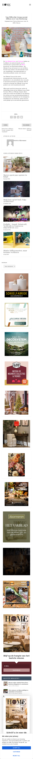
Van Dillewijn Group (10, 61)
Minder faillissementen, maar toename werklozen (15, 251)
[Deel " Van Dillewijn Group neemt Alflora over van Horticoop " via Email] (21, 117)
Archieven (4, 262)
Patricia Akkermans (18, 21)
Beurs (16, 693)
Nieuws (18, 23)
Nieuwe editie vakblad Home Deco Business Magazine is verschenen (18, 683)
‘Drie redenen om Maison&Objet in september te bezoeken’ (18, 691)
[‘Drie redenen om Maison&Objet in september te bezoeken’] (5, 691)
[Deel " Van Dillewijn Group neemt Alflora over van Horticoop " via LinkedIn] (18, 117)
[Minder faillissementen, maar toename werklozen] (16, 240)
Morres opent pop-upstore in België (15, 176)
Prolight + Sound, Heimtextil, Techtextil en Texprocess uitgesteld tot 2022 (15, 226)
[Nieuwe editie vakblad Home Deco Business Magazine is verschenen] (5, 684)
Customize (16, 751)
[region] (16, 746)
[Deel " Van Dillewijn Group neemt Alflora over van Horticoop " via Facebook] (11, 117)
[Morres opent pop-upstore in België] (16, 165)
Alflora (23, 64)
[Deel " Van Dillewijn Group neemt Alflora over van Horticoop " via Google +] (14, 117)
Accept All (16, 748)
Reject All (16, 755)
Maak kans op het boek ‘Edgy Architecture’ (14, 200)
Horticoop (20, 61)
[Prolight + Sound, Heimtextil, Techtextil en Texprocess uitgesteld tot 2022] (16, 214)
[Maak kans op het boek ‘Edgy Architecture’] (16, 189)
